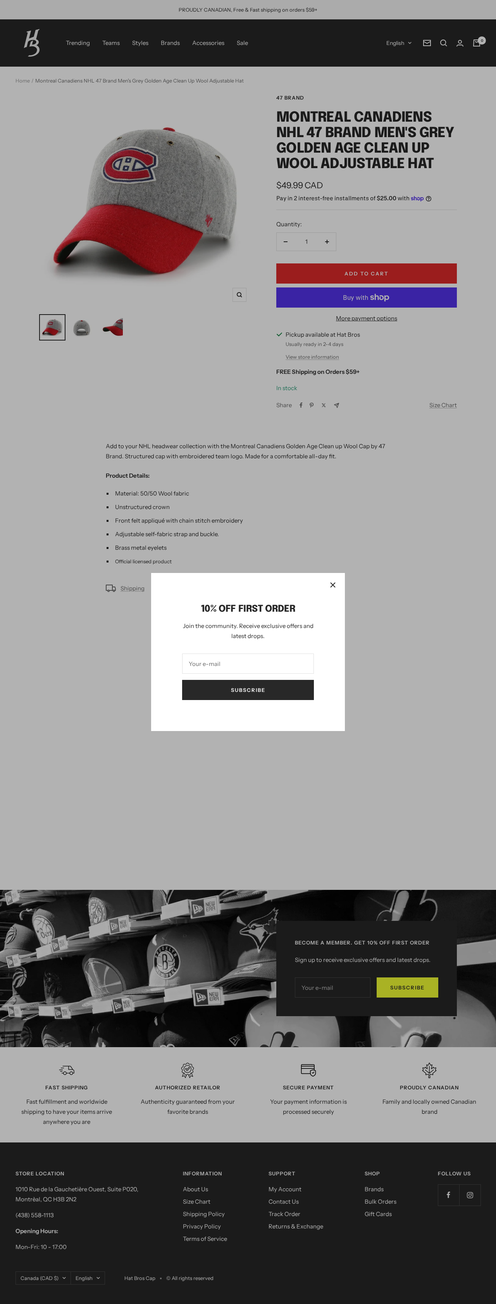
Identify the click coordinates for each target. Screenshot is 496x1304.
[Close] (333, 585)
